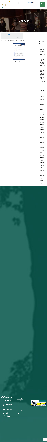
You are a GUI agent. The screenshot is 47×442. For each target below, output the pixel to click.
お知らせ (8, 34)
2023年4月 (41, 155)
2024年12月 (41, 124)
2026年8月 (41, 96)
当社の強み (20, 398)
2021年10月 (41, 178)
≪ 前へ (15, 61)
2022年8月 (41, 165)
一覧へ (19, 61)
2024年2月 (41, 142)
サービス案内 (19, 401)
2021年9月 (41, 180)
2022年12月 (41, 162)
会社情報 (19, 407)
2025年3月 (41, 122)
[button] (18, 3)
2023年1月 (41, 160)
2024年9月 (41, 129)
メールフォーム (43, 4)
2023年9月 (41, 150)
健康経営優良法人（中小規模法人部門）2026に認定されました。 (42, 75)
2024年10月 (41, 127)
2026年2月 (41, 104)
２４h (43, 6)
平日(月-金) (38, 3)
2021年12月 (41, 173)
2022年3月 (41, 170)
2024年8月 (41, 132)
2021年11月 (41, 175)
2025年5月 (41, 117)
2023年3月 (41, 157)
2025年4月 (41, 119)
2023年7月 (41, 152)
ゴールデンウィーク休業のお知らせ (42, 61)
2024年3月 (41, 140)
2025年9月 (41, 112)
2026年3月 (41, 102)
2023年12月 (41, 145)
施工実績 (19, 405)
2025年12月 (41, 107)
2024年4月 (41, 137)
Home (4, 34)
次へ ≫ (23, 61)
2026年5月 (41, 99)
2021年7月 (41, 183)
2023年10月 (41, 147)
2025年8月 (41, 114)
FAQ (18, 413)
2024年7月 (41, 134)
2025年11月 (41, 109)
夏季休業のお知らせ (42, 51)
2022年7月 (41, 167)
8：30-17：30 (38, 5)
